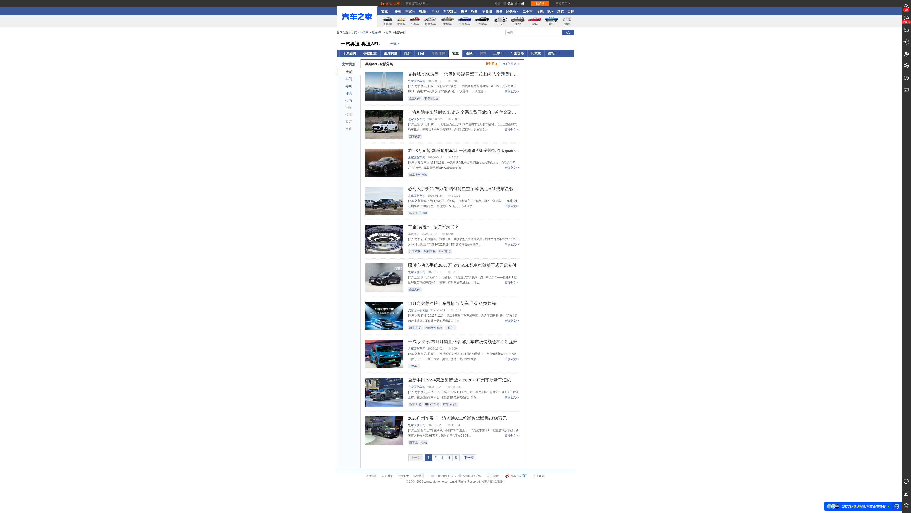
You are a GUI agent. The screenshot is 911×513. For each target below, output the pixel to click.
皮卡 (552, 24)
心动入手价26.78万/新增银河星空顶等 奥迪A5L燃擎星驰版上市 (467, 188)
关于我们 (372, 476)
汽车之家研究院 (418, 310)
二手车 (528, 11)
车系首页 (349, 53)
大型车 (482, 24)
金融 (540, 11)
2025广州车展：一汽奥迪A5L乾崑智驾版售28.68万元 (457, 418)
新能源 (387, 24)
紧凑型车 (430, 24)
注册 (521, 3)
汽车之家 (516, 476)
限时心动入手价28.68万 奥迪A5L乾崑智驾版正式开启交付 (462, 265)
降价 (499, 11)
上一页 (416, 458)
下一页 (469, 458)
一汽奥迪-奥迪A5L (360, 43)
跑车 (535, 24)
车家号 (410, 11)
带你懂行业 (431, 98)
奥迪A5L (377, 32)
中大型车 (464, 24)
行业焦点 (445, 251)
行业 (435, 11)
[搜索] (568, 32)
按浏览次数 (509, 63)
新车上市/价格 (418, 174)
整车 (450, 327)
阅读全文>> (512, 91)
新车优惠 (415, 136)
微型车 (401, 24)
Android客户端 (472, 476)
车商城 (487, 11)
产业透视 (415, 251)
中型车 (447, 24)
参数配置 (370, 53)
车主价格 (517, 53)
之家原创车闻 (416, 81)
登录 (510, 3)
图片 (464, 11)
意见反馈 (539, 476)
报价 (474, 11)
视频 (422, 11)
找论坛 (540, 3)
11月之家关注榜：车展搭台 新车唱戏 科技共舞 (452, 303)
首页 (354, 32)
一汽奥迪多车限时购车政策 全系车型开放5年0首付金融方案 (464, 112)
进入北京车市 (394, 3)
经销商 (511, 11)
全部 (393, 43)
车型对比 (450, 11)
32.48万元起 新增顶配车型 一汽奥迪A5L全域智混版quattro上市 (466, 150)
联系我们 (387, 476)
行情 (348, 100)
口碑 (570, 11)
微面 (567, 24)
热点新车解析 (433, 327)
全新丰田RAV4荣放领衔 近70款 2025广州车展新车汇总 (459, 380)
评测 (398, 11)
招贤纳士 (403, 476)
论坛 (550, 11)
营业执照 (419, 476)
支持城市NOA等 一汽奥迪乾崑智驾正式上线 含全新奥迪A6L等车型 (471, 74)
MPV (518, 24)
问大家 (536, 53)
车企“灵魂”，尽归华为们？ (433, 227)
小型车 (415, 24)
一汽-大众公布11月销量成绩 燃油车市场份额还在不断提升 (462, 341)
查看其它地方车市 (417, 3)
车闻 (348, 79)
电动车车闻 (432, 404)
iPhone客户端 (444, 476)
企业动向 (415, 98)
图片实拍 (390, 53)
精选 (560, 11)
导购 (348, 86)
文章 (384, 11)
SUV (499, 24)
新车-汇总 (415, 327)
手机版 (494, 476)
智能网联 (430, 251)
